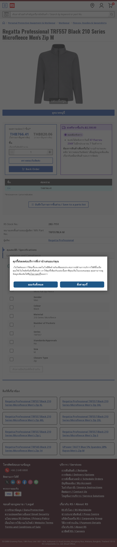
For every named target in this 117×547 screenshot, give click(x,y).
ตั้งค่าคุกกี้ (82, 284)
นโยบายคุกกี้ (35, 274)
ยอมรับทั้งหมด (35, 284)
